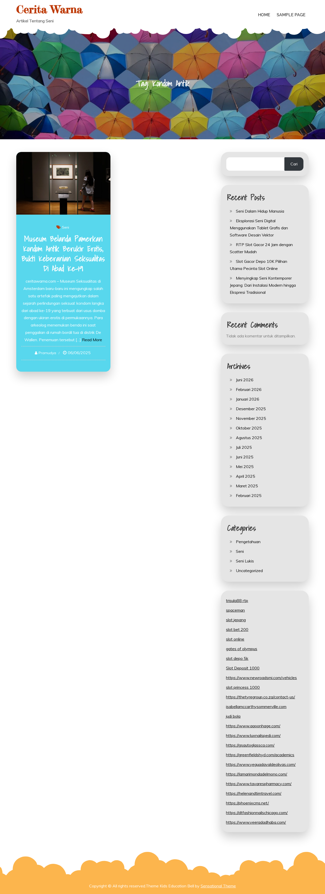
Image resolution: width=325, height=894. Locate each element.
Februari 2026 (249, 389)
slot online (235, 639)
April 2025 (245, 476)
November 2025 (251, 418)
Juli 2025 (244, 447)
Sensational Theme (218, 885)
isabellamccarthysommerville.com (256, 706)
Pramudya (47, 353)
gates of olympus (241, 648)
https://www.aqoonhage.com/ (253, 725)
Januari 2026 (247, 399)
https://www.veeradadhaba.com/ (256, 822)
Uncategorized (249, 570)
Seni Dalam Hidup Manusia (260, 211)
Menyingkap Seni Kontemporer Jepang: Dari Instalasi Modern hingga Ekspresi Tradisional (263, 285)
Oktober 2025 (249, 428)
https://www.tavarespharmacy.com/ (258, 783)
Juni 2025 (244, 456)
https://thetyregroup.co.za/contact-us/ (260, 696)
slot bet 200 (237, 629)
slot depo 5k (237, 658)
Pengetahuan (248, 541)
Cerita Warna (49, 9)
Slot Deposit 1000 (242, 667)
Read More (92, 339)
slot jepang (236, 619)
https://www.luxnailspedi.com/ (253, 735)
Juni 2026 (244, 379)
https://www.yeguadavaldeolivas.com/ (261, 764)
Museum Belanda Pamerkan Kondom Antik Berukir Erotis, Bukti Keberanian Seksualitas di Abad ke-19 (63, 253)
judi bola (233, 716)
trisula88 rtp (237, 600)
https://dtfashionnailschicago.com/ (257, 812)
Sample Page (291, 14)
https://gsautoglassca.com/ (250, 745)
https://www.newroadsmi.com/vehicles (261, 677)
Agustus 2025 (249, 437)
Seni (65, 227)
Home (264, 14)
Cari (294, 163)
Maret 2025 (247, 485)
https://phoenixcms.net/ (247, 802)
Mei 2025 (245, 466)
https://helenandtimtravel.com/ (253, 793)
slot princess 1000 (243, 687)
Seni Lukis (245, 560)
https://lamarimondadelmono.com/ (256, 774)
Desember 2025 (251, 408)
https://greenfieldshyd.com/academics (260, 754)
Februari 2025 (249, 495)
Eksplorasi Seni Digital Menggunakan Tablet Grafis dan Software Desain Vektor (259, 227)
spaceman (235, 610)
